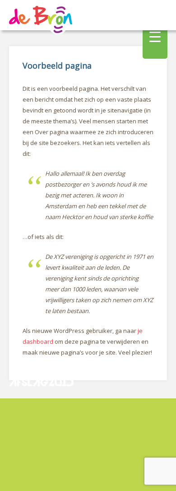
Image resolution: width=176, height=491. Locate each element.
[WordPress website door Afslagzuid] (42, 404)
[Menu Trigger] (155, 36)
